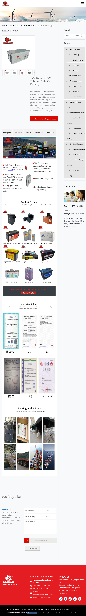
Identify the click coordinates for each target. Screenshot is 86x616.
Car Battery (77, 97)
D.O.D (10, 170)
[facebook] (65, 599)
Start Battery (78, 154)
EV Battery (77, 128)
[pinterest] (79, 599)
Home (5, 25)
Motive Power (75, 102)
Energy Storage (45, 25)
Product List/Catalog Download (44, 119)
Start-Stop (77, 86)
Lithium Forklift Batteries (61, 613)
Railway (76, 91)
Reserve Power (28, 25)
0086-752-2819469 (75, 206)
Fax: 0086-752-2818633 (41, 589)
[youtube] (70, 599)
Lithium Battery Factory (45, 613)
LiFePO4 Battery (76, 144)
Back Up (76, 54)
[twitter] (61, 599)
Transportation (76, 81)
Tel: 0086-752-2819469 (41, 586)
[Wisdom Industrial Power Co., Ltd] (5, 3)
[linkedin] (75, 599)
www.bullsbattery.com (41, 597)
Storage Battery (79, 149)
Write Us (7, 509)
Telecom (76, 65)
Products (14, 25)
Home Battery (75, 613)
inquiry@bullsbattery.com (74, 213)
